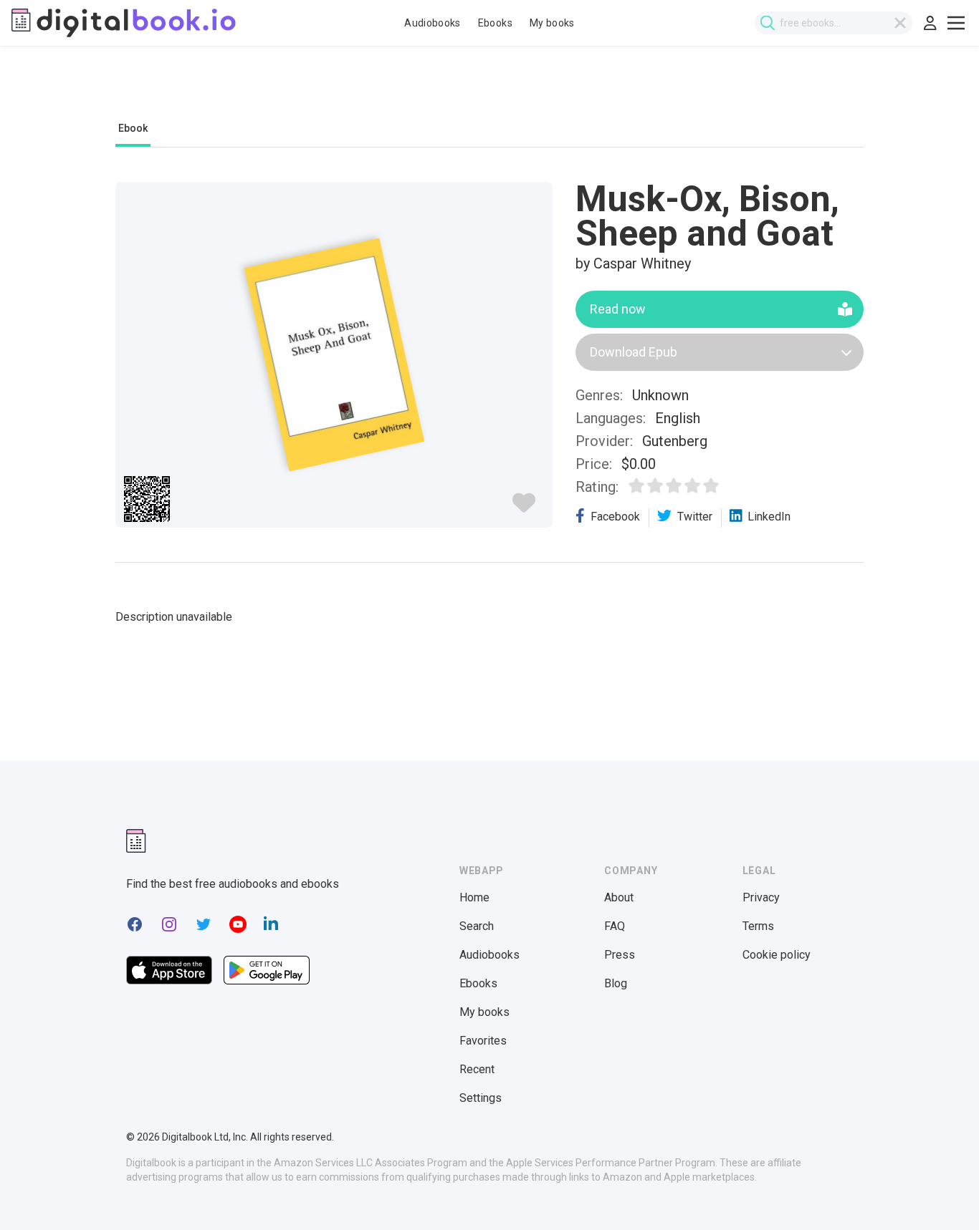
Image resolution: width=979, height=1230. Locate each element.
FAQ (614, 926)
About (619, 897)
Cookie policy (776, 955)
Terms (758, 926)
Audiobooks (432, 23)
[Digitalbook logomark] (136, 841)
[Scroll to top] (941, 1192)
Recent (477, 1069)
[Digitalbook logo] (123, 23)
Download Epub (633, 351)
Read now (618, 308)
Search (476, 926)
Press (619, 955)
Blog (615, 983)
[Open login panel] (930, 23)
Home (474, 897)
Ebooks (495, 23)
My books (552, 23)
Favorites (483, 1040)
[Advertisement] (489, 90)
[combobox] (833, 22)
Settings (480, 1098)
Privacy (761, 897)
